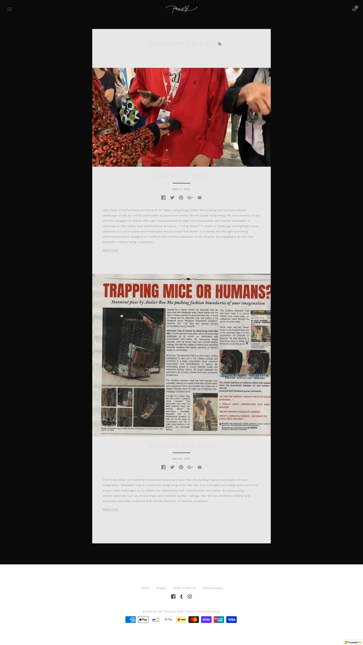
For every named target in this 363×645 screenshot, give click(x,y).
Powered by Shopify (207, 611)
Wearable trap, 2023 (181, 445)
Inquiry (160, 588)
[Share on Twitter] (172, 197)
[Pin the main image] (181, 197)
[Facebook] (173, 596)
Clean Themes (185, 611)
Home (145, 588)
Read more (110, 250)
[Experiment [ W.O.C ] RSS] (219, 43)
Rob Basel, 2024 (182, 176)
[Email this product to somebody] (199, 197)
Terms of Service (184, 588)
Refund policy (212, 588)
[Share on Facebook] (163, 197)
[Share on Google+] (190, 197)
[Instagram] (190, 596)
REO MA (157, 611)
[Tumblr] (181, 596)
